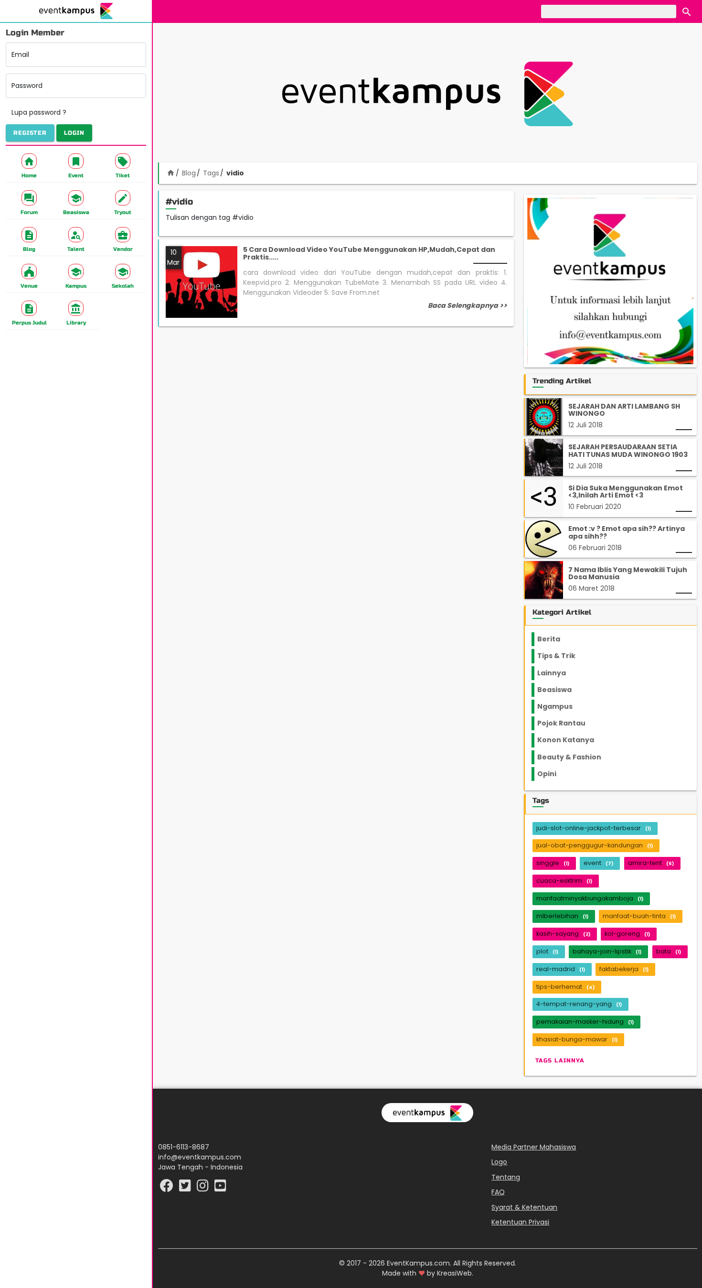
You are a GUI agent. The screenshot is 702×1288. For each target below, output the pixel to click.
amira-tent (651, 863)
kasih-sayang (563, 934)
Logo (499, 1162)
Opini (552, 774)
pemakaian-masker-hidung (585, 1021)
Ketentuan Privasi (520, 1222)
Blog (189, 173)
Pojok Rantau (566, 723)
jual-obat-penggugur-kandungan (594, 845)
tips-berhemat (565, 987)
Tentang (505, 1177)
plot (547, 951)
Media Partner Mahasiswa (533, 1147)
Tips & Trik (564, 655)
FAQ (498, 1192)
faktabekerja (624, 969)
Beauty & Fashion (574, 757)
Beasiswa (560, 689)
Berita (557, 639)
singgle (552, 863)
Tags (211, 173)
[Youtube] (220, 1188)
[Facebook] (167, 1188)
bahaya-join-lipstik (607, 951)
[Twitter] (186, 1188)
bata (668, 951)
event (598, 863)
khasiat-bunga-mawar (576, 1039)
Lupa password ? (38, 112)
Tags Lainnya (560, 1060)
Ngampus (560, 706)
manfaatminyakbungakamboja (589, 898)
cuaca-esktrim (564, 881)
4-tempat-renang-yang (579, 1004)
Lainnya (559, 673)
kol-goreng (627, 934)
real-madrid (560, 969)
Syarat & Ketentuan (524, 1207)
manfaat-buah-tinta (639, 916)
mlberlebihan (562, 916)
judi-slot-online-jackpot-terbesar (593, 828)
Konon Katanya (571, 740)
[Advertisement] (427, 94)
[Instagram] (204, 1188)
